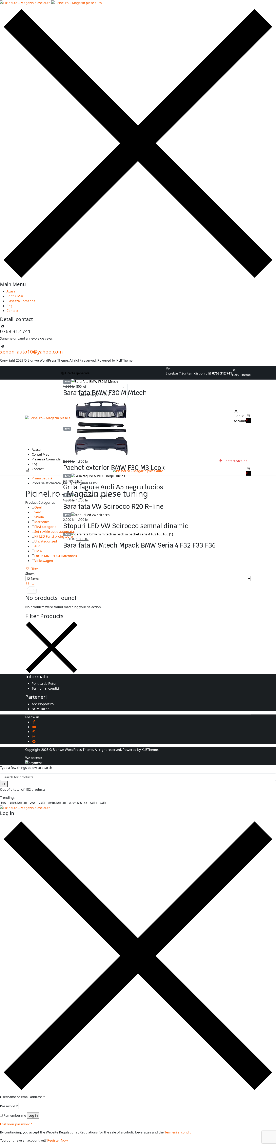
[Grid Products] (28, 583)
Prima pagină (42, 478)
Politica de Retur (44, 683)
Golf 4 (93, 802)
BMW (38, 551)
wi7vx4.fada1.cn (78, 802)
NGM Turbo (41, 709)
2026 (33, 802)
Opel (38, 507)
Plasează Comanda (20, 301)
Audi (37, 546)
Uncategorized (45, 541)
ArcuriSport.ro (43, 704)
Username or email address (22, 1097)
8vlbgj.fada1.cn (18, 802)
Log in (33, 1115)
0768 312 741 (222, 373)
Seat (37, 512)
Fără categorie (45, 526)
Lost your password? (16, 1124)
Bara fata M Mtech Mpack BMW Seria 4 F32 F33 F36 (139, 545)
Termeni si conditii (46, 688)
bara (3, 802)
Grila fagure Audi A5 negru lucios (113, 487)
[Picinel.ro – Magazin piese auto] (51, 2)
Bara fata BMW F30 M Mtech (105, 392)
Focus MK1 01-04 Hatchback (55, 556)
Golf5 (42, 802)
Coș (9, 306)
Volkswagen (43, 560)
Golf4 (103, 802)
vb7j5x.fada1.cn (57, 802)
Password (9, 1106)
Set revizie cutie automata (54, 531)
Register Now (57, 1140)
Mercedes (42, 522)
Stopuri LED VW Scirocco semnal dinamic (126, 526)
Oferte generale (77, 373)
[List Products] (33, 583)
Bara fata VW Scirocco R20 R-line (113, 506)
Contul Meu (15, 296)
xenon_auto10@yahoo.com (31, 351)
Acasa (10, 291)
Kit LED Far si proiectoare (53, 536)
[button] (248, 418)
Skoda (39, 517)
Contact (12, 310)
